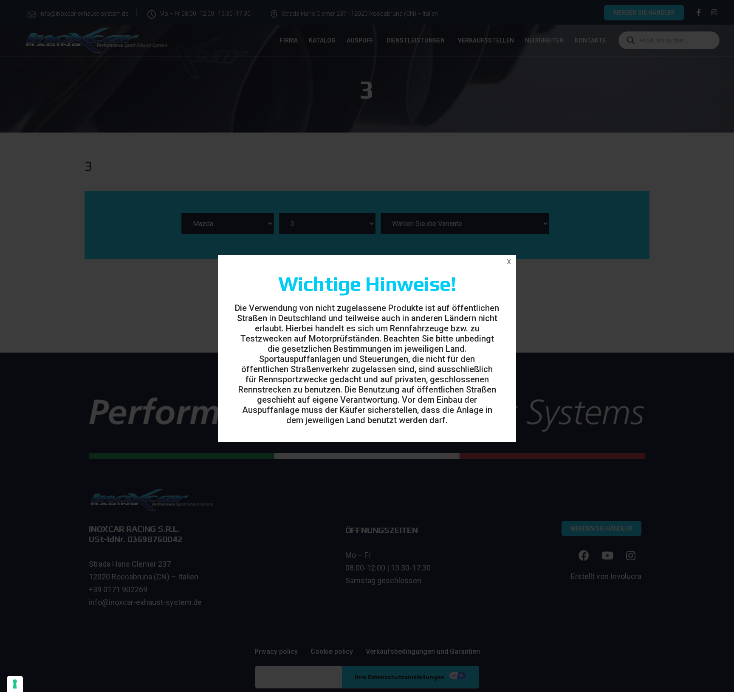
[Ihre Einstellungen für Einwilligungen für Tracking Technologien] (15, 684)
